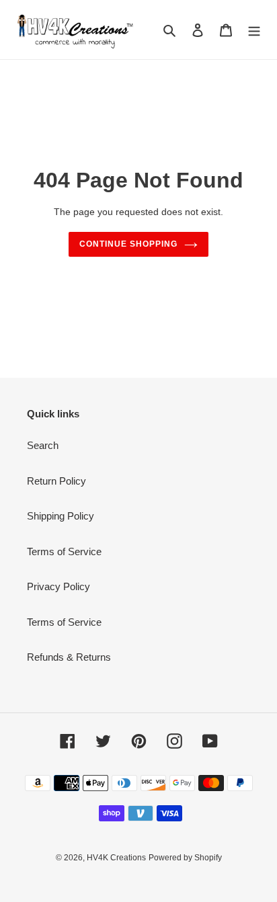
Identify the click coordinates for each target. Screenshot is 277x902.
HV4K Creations (116, 857)
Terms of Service (64, 551)
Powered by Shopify (185, 857)
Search (42, 445)
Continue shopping (128, 244)
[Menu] (254, 29)
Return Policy (56, 481)
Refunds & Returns (69, 657)
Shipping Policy (60, 516)
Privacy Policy (58, 586)
